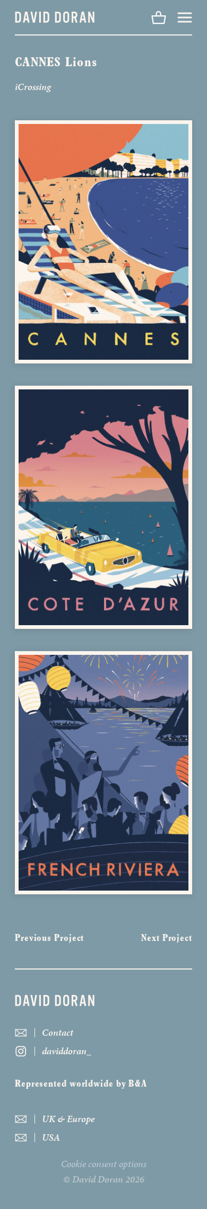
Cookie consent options (103, 1163)
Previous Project (49, 939)
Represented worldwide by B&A (81, 1084)
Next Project (166, 939)
